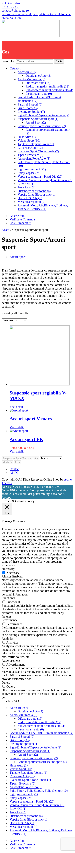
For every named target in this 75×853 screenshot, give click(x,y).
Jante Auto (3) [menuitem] (18, 812)
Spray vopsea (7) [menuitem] (20, 798)
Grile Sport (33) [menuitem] (20, 740)
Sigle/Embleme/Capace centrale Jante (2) (43, 115)
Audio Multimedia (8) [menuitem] (23, 715)
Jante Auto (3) (26, 187)
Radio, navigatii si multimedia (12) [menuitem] (39, 722)
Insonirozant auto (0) (39, 93)
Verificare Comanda (22, 219)
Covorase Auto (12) (30, 147)
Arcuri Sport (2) (36, 122)
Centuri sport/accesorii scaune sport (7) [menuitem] (42, 761)
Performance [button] (10, 620)
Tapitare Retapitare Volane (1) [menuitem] (28, 772)
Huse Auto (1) (27, 137)
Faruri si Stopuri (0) (30, 104)
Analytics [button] (8, 638)
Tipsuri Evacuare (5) (30, 155)
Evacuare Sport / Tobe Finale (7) (38, 151)
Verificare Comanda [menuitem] (22, 844)
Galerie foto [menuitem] (17, 840)
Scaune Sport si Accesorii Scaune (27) (42, 126)
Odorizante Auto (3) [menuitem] (30, 711)
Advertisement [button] (11, 660)
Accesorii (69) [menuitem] (19, 707)
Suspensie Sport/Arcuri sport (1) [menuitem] (30, 751)
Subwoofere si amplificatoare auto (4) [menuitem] (41, 725)
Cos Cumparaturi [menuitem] (20, 848)
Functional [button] (8, 598)
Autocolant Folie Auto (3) (34, 158)
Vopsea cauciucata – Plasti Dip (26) (40, 176)
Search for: (8, 61)
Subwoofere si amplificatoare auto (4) (49, 90)
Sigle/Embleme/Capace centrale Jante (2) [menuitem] (35, 747)
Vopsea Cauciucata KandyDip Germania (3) (45, 180)
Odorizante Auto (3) (38, 75)
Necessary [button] (8, 568)
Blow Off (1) (26, 183)
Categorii (15, 68)
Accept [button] (6, 497)
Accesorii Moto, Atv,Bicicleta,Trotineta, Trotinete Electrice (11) (43, 207)
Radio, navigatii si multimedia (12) (47, 86)
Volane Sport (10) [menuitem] (21, 769)
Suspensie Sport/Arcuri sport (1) (38, 119)
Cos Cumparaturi (20, 223)
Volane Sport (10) (29, 140)
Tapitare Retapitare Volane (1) (36, 144)
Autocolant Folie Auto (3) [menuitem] (26, 787)
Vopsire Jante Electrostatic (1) (36, 194)
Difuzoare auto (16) (38, 82)
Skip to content (11, 3)
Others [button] (6, 682)
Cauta (59, 61)
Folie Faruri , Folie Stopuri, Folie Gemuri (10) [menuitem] (39, 790)
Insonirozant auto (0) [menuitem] (31, 729)
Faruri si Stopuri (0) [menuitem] (22, 736)
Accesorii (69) (27, 72)
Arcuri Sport (17, 257)
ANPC (14, 472)
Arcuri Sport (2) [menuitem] (28, 754)
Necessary (12, 572)
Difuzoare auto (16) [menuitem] (30, 718)
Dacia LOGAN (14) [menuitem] (22, 823)
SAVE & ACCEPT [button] (14, 701)
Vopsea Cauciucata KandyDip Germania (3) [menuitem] (37, 805)
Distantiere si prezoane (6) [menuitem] (26, 816)
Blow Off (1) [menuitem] (18, 808)
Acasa (5, 229)
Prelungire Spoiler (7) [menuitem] (23, 743)
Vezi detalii (17, 406)
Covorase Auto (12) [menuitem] (22, 776)
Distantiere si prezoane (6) (34, 191)
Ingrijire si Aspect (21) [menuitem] (24, 794)
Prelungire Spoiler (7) (31, 111)
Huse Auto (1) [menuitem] (19, 765)
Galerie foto (17, 215)
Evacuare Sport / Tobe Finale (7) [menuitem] (30, 780)
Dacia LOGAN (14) (30, 198)
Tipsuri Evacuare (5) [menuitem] (22, 783)
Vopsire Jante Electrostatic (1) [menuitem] (28, 819)
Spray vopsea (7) (28, 173)
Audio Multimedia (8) (31, 79)
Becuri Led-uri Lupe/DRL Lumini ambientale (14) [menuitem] (41, 733)
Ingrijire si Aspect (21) (32, 169)
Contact (14, 469)
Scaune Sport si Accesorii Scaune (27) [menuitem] (34, 758)
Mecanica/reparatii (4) (31, 201)
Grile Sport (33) (28, 108)
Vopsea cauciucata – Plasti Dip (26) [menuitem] (32, 801)
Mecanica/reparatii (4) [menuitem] (23, 826)
